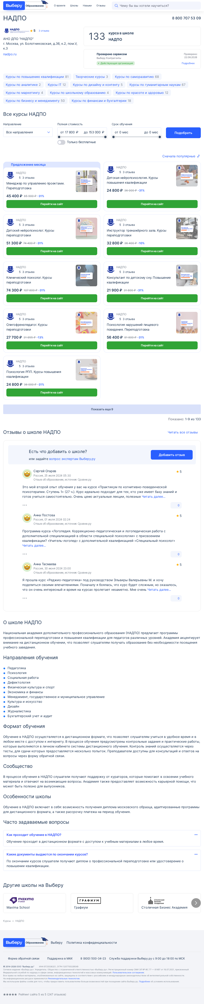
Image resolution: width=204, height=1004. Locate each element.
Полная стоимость (70, 124)
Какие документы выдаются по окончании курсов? (47, 854)
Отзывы (100, 5)
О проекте (59, 5)
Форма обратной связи (23, 958)
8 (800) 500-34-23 (93, 958)
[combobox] (28, 132)
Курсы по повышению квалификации (37, 77)
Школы (74, 5)
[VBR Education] (24, 5)
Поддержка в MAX (60, 958)
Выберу (57, 943)
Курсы (7, 920)
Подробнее (188, 63)
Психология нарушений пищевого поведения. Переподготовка (132, 327)
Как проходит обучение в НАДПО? (34, 835)
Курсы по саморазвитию (137, 77)
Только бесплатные (81, 142)
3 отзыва (44, 30)
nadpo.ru (10, 54)
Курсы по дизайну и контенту (98, 85)
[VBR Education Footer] (24, 942)
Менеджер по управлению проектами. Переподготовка (35, 185)
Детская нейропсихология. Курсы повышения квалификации (132, 180)
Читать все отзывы (183, 432)
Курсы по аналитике (23, 85)
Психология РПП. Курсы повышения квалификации (33, 374)
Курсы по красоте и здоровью (142, 93)
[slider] (59, 137)
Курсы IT (57, 85)
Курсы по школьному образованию (79, 93)
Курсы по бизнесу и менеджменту (35, 101)
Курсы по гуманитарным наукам (157, 85)
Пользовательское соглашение (128, 972)
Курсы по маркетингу (24, 93)
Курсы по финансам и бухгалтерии (101, 101)
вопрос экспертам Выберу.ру (72, 459)
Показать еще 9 (102, 409)
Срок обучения (122, 124)
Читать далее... (153, 497)
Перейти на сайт (51, 204)
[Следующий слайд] (196, 903)
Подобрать (183, 133)
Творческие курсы (92, 77)
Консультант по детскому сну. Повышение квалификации (139, 280)
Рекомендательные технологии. (64, 978)
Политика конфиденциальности (92, 943)
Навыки (87, 5)
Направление (12, 124)
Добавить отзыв (172, 455)
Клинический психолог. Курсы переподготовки (29, 280)
